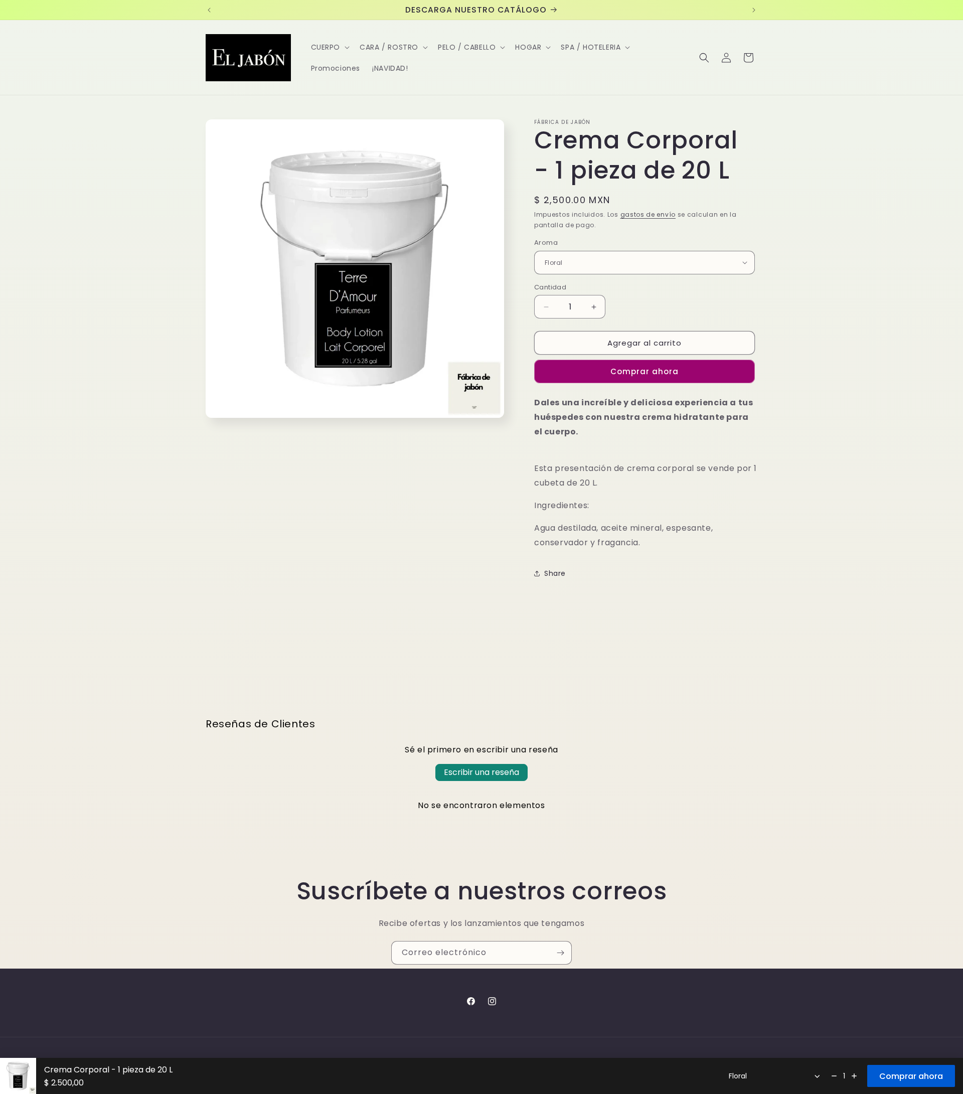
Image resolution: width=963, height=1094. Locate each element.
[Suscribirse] (560, 953)
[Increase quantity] (854, 1076)
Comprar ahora (644, 371)
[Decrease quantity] (834, 1076)
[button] (329, 47)
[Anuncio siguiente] (754, 10)
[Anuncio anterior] (209, 10)
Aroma (546, 242)
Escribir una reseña (481, 772)
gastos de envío (648, 214)
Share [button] (555, 573)
